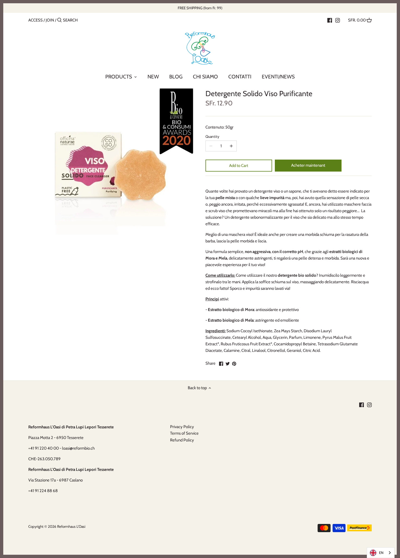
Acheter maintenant (308, 165)
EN (381, 552)
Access (35, 20)
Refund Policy (182, 440)
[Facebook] (329, 20)
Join (50, 20)
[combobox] (381, 552)
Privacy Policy (182, 426)
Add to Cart (238, 165)
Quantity (212, 136)
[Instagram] (337, 20)
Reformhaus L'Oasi (71, 526)
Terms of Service (184, 433)
